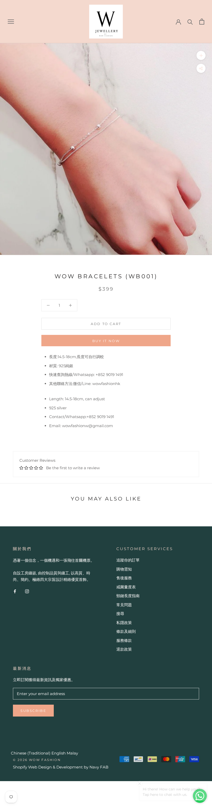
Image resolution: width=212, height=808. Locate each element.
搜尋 (120, 613)
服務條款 (124, 640)
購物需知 (124, 569)
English (58, 753)
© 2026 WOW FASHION (37, 760)
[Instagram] (27, 591)
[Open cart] (201, 22)
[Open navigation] (11, 21)
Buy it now (106, 341)
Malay (72, 753)
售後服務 (124, 577)
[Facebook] (15, 591)
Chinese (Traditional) (30, 753)
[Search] (190, 21)
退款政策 (124, 649)
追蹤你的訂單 (128, 560)
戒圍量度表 (126, 586)
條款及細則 (126, 631)
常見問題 (124, 604)
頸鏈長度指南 (128, 595)
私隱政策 (124, 622)
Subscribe (33, 711)
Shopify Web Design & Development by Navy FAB (60, 767)
